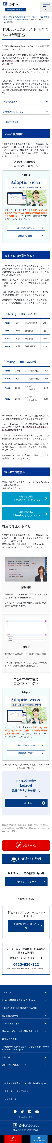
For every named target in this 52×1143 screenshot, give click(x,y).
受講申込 (29, 845)
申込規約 (6, 1057)
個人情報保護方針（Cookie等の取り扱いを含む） (26, 1083)
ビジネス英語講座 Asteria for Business (19, 1000)
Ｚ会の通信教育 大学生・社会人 (15, 10)
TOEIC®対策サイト (10, 1023)
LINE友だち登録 (29, 859)
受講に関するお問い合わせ (26, 926)
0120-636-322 (26, 964)
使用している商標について (14, 1065)
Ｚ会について (8, 992)
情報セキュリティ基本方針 (16, 1091)
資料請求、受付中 (26, 235)
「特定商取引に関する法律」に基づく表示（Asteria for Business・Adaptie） (25, 1048)
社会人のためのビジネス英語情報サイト (20, 1031)
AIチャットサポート (26, 881)
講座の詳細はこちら (26, 228)
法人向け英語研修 (10, 1015)
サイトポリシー (11, 1099)
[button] (46, 7)
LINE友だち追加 (9, 1039)
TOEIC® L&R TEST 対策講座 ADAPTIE (19, 1008)
